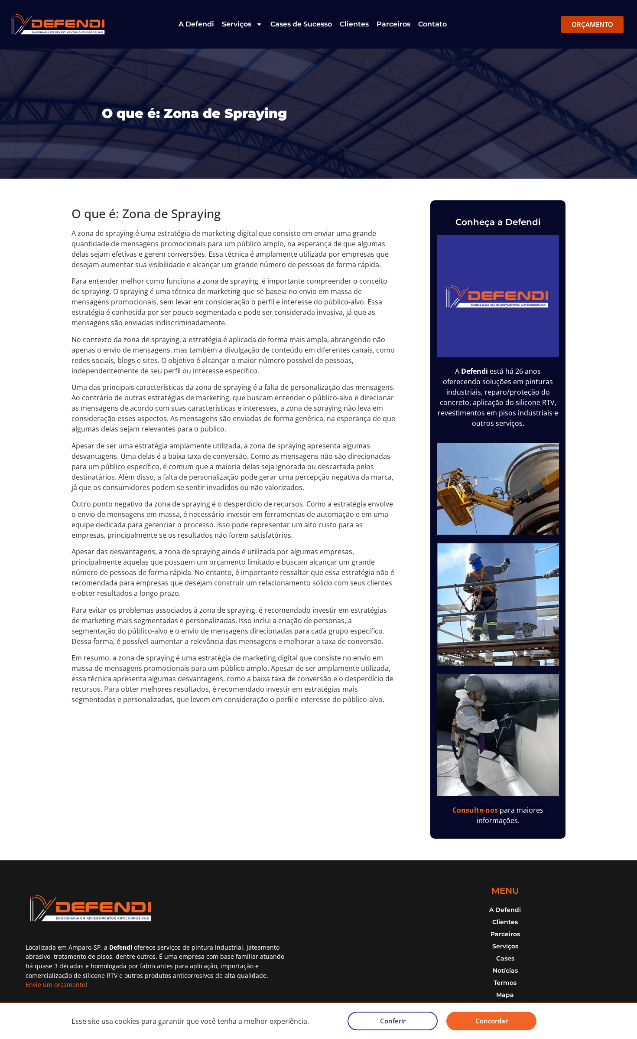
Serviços (236, 24)
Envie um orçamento (55, 984)
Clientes (354, 24)
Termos (505, 983)
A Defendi (196, 24)
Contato (432, 24)
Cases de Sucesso (301, 24)
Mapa (505, 995)
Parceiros (393, 24)
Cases (505, 958)
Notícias (505, 970)
